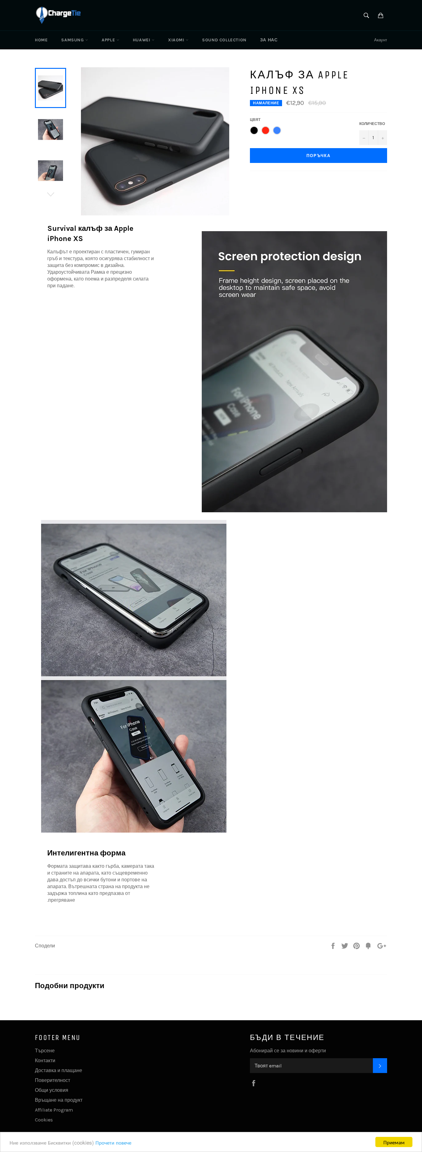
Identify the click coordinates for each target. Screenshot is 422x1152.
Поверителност (52, 1080)
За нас (269, 40)
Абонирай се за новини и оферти (288, 1051)
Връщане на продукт (58, 1100)
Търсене (45, 1051)
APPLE (109, 40)
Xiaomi (177, 40)
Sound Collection (224, 40)
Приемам (394, 1142)
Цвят (255, 120)
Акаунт (380, 40)
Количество (372, 124)
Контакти (45, 1060)
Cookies (44, 1120)
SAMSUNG (73, 40)
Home (41, 40)
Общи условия (51, 1090)
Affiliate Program (54, 1110)
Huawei (142, 40)
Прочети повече (113, 1142)
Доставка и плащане (58, 1070)
